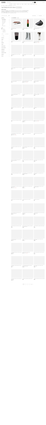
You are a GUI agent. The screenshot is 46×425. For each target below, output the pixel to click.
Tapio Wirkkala (6, 5)
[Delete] (16, 17)
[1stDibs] (3, 2)
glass (26, 11)
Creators (3, 5)
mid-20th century (7, 11)
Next (31, 284)
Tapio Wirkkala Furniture (10, 5)
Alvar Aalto (7, 10)
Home (1, 5)
